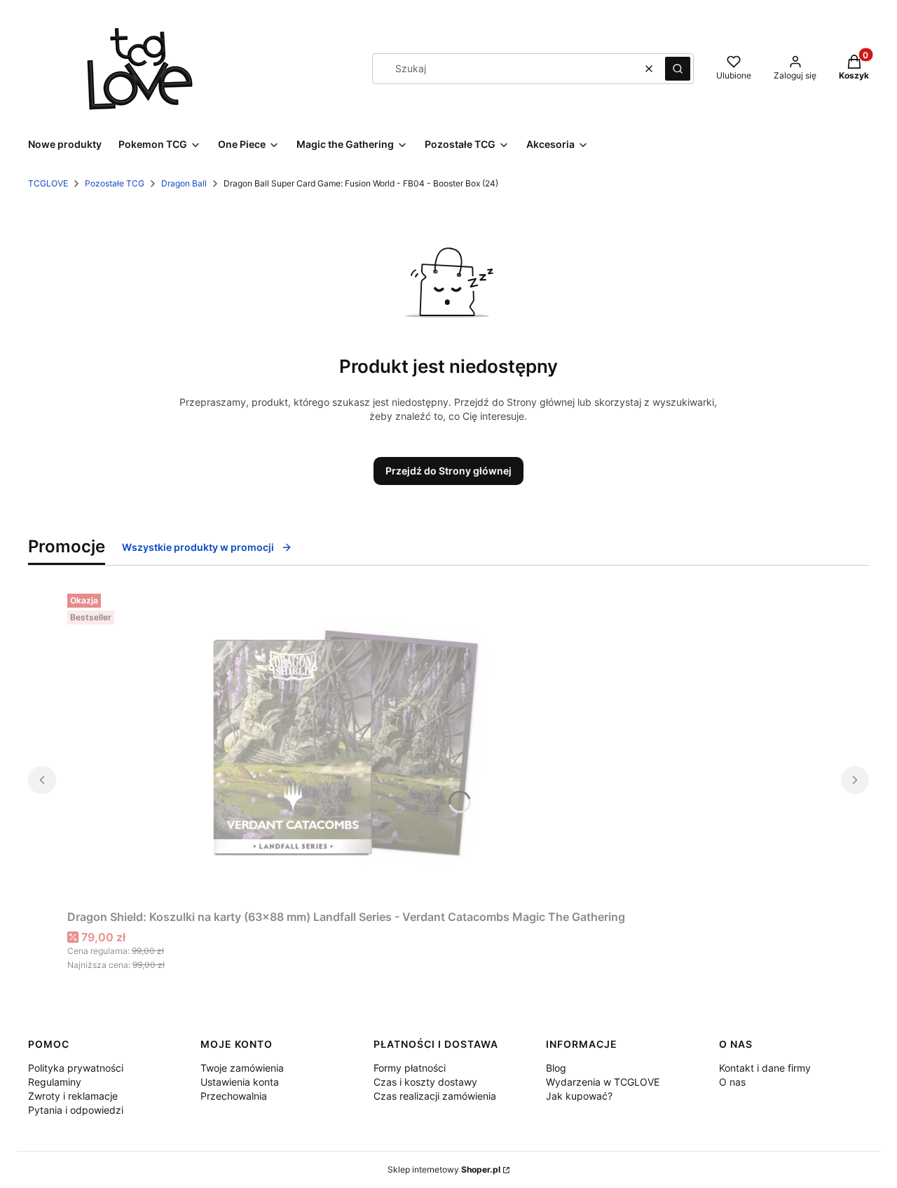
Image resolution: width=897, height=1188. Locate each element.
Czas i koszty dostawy (425, 1082)
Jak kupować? (579, 1096)
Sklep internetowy (444, 1169)
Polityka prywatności (75, 1068)
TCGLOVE (48, 183)
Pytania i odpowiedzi (75, 1110)
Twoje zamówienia (242, 1068)
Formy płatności (410, 1068)
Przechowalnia (233, 1096)
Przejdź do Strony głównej (448, 471)
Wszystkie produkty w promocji (198, 547)
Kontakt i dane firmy (765, 1068)
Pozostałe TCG (114, 183)
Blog (556, 1068)
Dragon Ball (184, 183)
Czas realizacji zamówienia (435, 1096)
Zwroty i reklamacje (73, 1096)
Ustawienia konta (239, 1082)
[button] (677, 69)
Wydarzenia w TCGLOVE (602, 1082)
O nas (732, 1082)
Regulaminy (54, 1082)
